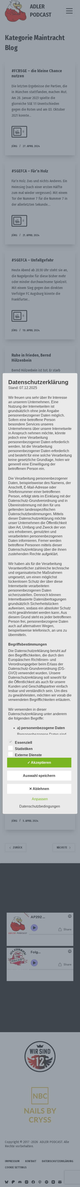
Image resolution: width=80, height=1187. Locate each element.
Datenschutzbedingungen (39, 806)
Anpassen (40, 799)
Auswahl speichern (39, 776)
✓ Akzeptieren (39, 762)
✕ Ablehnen (39, 789)
